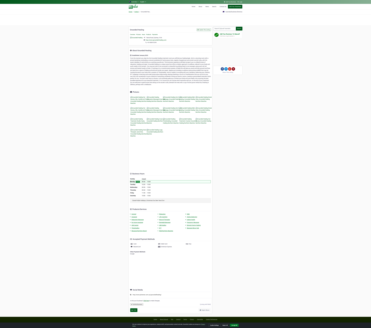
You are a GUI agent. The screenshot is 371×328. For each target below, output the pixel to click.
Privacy (192, 319)
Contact (178, 319)
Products (148, 34)
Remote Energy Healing (194, 225)
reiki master (134, 225)
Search (214, 6)
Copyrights (200, 319)
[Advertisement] (185, 19)
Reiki (188, 214)
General (133, 214)
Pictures (138, 34)
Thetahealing (135, 228)
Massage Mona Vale (193, 228)
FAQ (172, 319)
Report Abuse (205, 310)
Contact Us (223, 6)
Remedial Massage (164, 222)
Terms (185, 319)
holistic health (191, 219)
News (207, 6)
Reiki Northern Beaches (166, 231)
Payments (155, 34)
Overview (132, 34)
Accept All (234, 325)
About (200, 6)
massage (134, 217)
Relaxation (162, 214)
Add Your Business (235, 6)
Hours (143, 34)
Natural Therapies (164, 219)
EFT (160, 228)
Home (193, 6)
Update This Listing (204, 29)
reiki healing (162, 225)
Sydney (136, 12)
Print (134, 310)
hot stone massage (137, 222)
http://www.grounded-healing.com (156, 40)
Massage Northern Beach (139, 231)
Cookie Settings (214, 325)
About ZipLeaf (164, 319)
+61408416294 (152, 42)
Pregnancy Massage (193, 222)
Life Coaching (163, 217)
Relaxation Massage (137, 219)
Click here (146, 300)
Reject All (225, 325)
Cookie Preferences (211, 319)
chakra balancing (192, 217)
